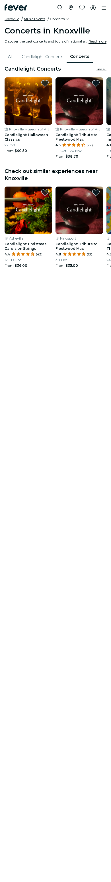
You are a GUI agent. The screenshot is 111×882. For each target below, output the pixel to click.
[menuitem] (11, 56)
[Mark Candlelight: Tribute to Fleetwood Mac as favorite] (96, 83)
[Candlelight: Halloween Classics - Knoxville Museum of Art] (28, 101)
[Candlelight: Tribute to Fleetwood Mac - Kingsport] (79, 210)
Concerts (79, 56)
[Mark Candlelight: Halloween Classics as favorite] (45, 83)
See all (101, 69)
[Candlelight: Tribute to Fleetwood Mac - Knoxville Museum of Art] (79, 101)
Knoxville (12, 19)
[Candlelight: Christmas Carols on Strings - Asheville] (28, 210)
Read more (97, 41)
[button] (60, 19)
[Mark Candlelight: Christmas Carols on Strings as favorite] (45, 192)
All (10, 56)
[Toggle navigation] (103, 7)
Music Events (34, 19)
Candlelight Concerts (42, 56)
